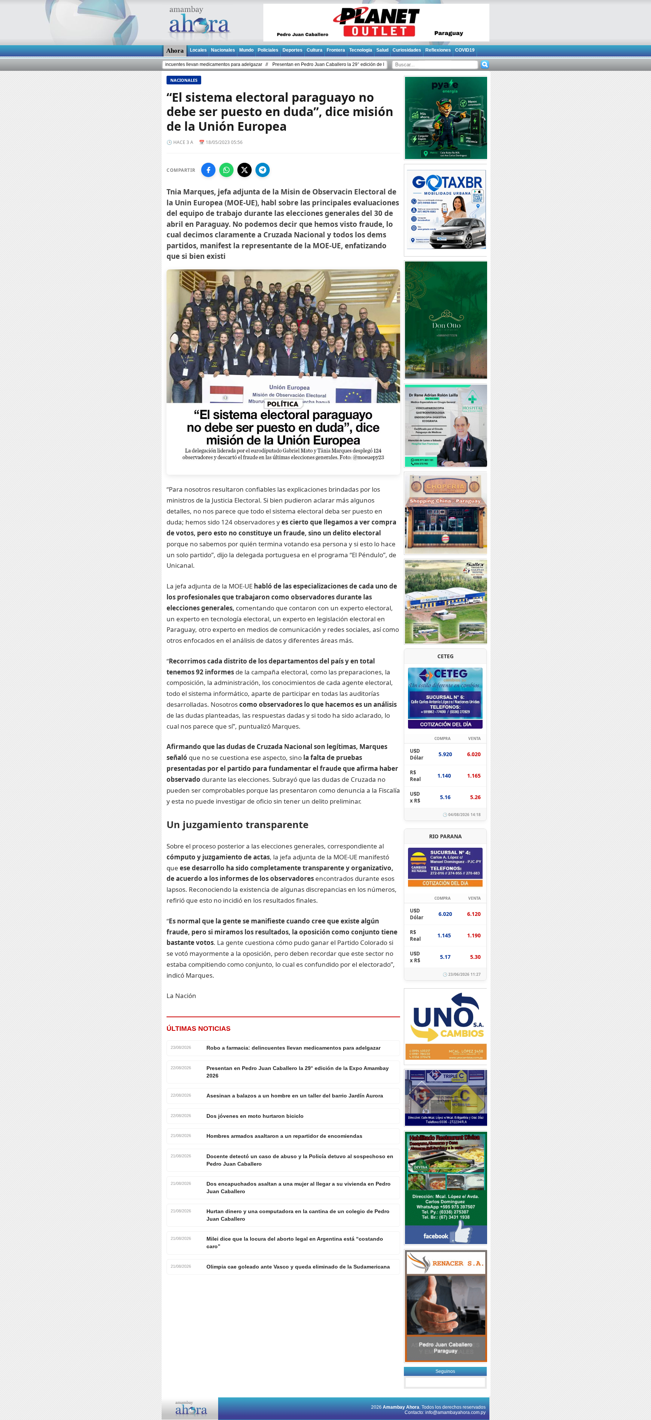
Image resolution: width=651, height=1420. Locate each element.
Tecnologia (360, 50)
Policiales (268, 50)
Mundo (246, 50)
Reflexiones (438, 50)
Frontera (336, 50)
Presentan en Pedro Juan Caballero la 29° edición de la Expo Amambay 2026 (299, 64)
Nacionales (223, 50)
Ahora (175, 50)
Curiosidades (407, 50)
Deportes (293, 50)
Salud (382, 50)
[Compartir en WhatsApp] (226, 170)
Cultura (314, 50)
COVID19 (465, 50)
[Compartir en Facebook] (208, 170)
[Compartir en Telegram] (262, 170)
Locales (198, 50)
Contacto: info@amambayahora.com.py (445, 1412)
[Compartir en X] (244, 170)
